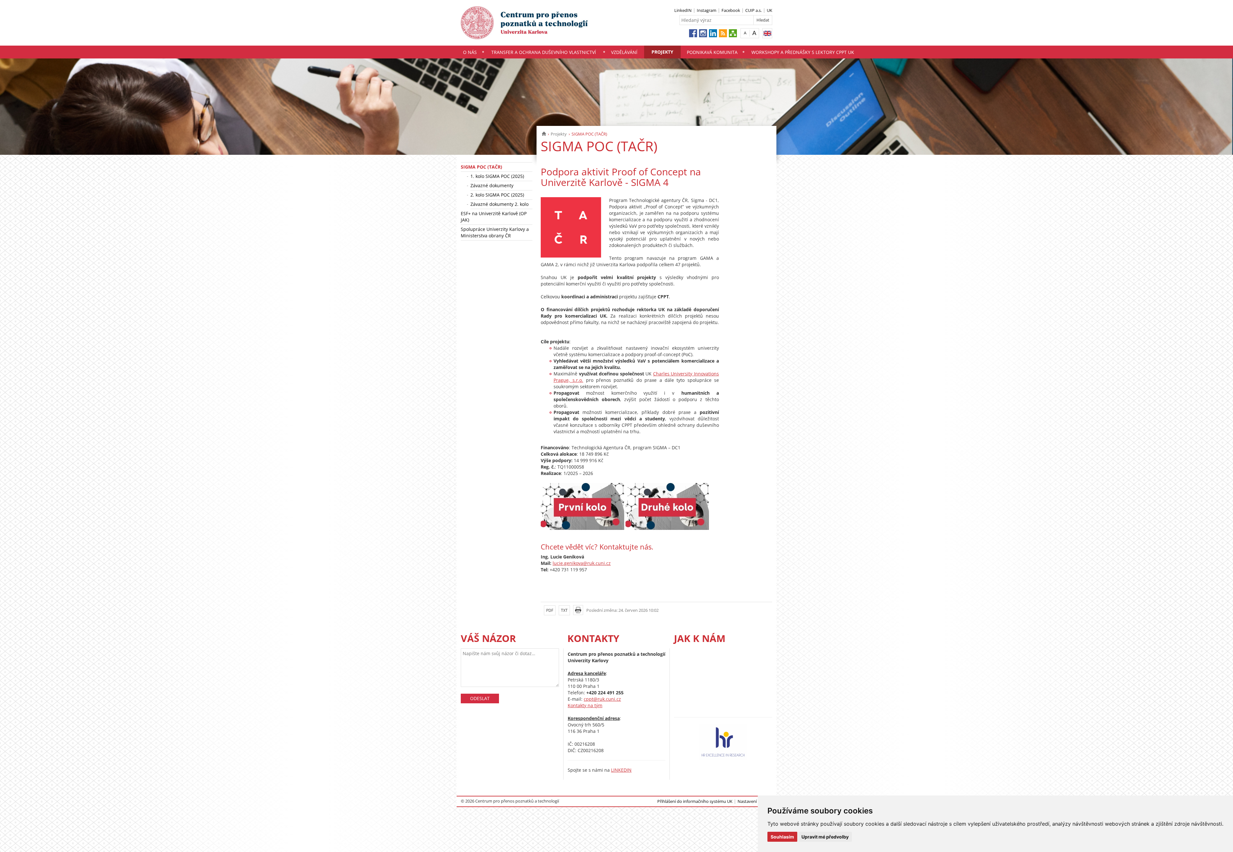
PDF (549, 610)
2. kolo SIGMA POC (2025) (497, 195)
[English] (767, 33)
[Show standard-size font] (745, 33)
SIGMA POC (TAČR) (481, 167)
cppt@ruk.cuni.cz (602, 699)
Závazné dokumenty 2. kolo (499, 204)
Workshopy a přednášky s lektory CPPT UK (802, 52)
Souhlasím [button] (782, 836)
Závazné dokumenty (491, 185)
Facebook (730, 10)
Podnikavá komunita (712, 52)
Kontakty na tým (585, 705)
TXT (564, 610)
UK (769, 10)
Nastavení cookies (755, 801)
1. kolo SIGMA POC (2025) (497, 176)
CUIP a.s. (753, 10)
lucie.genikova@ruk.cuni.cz (582, 563)
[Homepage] (544, 134)
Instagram (706, 10)
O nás (470, 52)
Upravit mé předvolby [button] (825, 836)
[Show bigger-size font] (754, 33)
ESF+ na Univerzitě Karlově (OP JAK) (494, 216)
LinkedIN (683, 10)
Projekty (662, 52)
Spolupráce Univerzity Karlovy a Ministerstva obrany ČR (495, 232)
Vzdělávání (624, 52)
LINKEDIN (621, 770)
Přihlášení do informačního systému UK (694, 801)
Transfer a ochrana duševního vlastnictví (543, 52)
